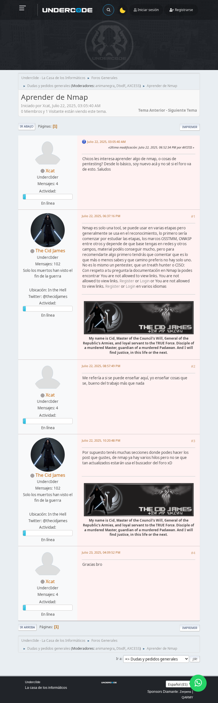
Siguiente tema (182, 110)
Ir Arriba (27, 627)
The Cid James (50, 250)
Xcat (50, 171)
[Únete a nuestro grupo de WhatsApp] (198, 683)
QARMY (187, 697)
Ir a (118, 658)
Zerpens (185, 691)
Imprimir (189, 127)
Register (127, 280)
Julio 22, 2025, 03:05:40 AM (106, 141)
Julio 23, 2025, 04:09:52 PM (101, 552)
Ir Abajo (26, 126)
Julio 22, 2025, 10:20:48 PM (101, 440)
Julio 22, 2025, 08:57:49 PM (101, 366)
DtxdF (120, 85)
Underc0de (32, 682)
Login (145, 280)
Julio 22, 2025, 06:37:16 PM (101, 216)
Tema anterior (151, 110)
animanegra (105, 85)
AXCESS (133, 85)
